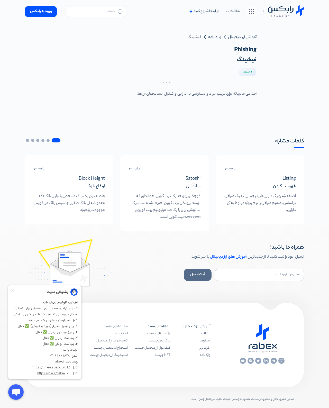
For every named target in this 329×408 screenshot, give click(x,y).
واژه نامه (205, 355)
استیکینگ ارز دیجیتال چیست (109, 355)
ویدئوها (205, 340)
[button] (56, 140)
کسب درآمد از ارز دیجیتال (112, 340)
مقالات (205, 333)
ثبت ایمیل (197, 275)
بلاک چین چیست (159, 340)
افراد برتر (204, 348)
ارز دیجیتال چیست (158, 333)
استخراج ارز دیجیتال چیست (111, 348)
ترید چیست (120, 333)
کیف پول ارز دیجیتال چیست (152, 348)
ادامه (232, 168)
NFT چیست (162, 355)
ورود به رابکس (41, 11)
